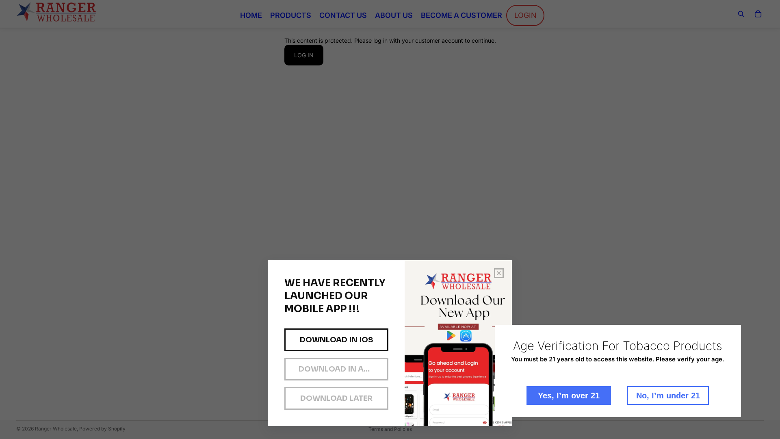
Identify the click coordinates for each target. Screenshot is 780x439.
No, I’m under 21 (668, 395)
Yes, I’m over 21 (569, 395)
